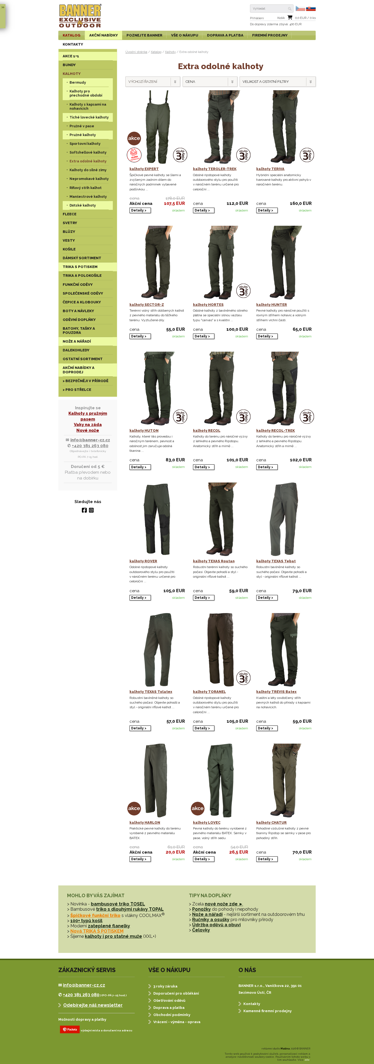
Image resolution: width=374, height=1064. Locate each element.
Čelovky (201, 930)
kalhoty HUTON (144, 430)
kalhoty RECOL (206, 430)
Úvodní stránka (136, 52)
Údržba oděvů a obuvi (216, 924)
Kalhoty (170, 52)
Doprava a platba (169, 1008)
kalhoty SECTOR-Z (147, 305)
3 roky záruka (165, 986)
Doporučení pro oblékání (176, 993)
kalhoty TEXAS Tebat (276, 561)
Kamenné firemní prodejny (267, 1011)
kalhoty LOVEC (206, 822)
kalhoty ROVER (143, 561)
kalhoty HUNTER (271, 305)
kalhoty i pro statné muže (113, 936)
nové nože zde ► (224, 904)
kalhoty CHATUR (271, 822)
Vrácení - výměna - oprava (176, 1022)
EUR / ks (305, 18)
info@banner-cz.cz (90, 440)
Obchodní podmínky (171, 1015)
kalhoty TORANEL (209, 692)
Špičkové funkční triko (95, 915)
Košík (281, 18)
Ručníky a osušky (210, 919)
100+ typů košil (86, 920)
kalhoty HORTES (208, 305)
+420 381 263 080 (90, 445)
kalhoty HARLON (145, 822)
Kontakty (251, 1004)
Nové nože (87, 430)
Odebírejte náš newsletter (93, 1005)
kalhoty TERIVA (270, 169)
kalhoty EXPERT (144, 169)
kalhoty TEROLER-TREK (215, 169)
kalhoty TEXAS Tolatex (151, 692)
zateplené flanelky (109, 925)
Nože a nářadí (207, 914)
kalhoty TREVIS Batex (276, 692)
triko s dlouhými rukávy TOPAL (130, 909)
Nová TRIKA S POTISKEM (96, 931)
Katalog (156, 52)
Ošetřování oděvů (169, 1000)
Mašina (285, 1048)
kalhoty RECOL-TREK (275, 430)
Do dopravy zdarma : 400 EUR (275, 24)
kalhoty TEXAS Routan (214, 561)
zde (307, 1059)
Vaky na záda (88, 424)
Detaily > (138, 210)
